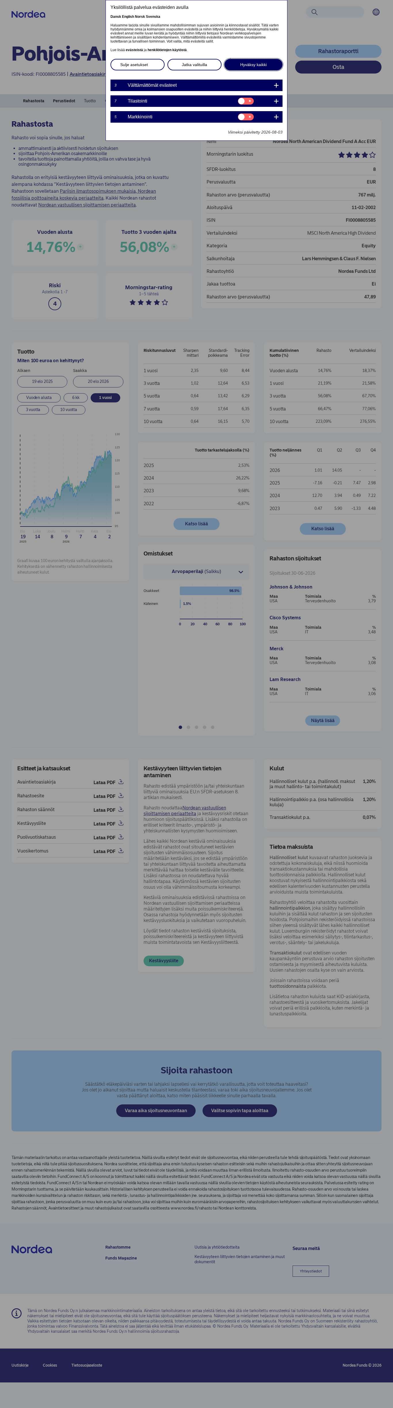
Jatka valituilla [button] (194, 64)
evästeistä (134, 50)
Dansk (115, 17)
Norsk (140, 17)
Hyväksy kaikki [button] (253, 64)
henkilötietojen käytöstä (167, 50)
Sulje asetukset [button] (134, 64)
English (128, 17)
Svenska (153, 17)
